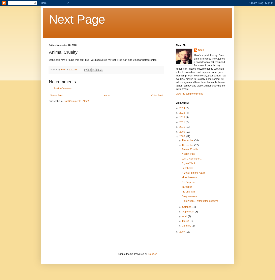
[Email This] (86, 70)
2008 (182, 136)
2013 (182, 112)
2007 (182, 231)
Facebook (187, 168)
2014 (182, 108)
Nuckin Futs (188, 153)
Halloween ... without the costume (200, 201)
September (188, 211)
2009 (182, 131)
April (185, 216)
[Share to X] (93, 70)
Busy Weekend (190, 196)
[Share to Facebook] (97, 70)
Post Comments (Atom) (76, 101)
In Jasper (187, 186)
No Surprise (188, 182)
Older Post (157, 95)
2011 (182, 122)
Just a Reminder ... (192, 158)
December (188, 140)
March (186, 221)
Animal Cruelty (190, 149)
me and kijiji (188, 191)
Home (107, 95)
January (187, 225)
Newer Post (56, 95)
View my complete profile (189, 93)
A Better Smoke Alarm (193, 172)
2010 (182, 127)
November (188, 145)
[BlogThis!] (90, 70)
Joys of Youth (189, 163)
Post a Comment (63, 88)
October (186, 207)
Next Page (77, 19)
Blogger (152, 254)
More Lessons (189, 177)
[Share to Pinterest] (101, 70)
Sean (201, 50)
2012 (182, 117)
